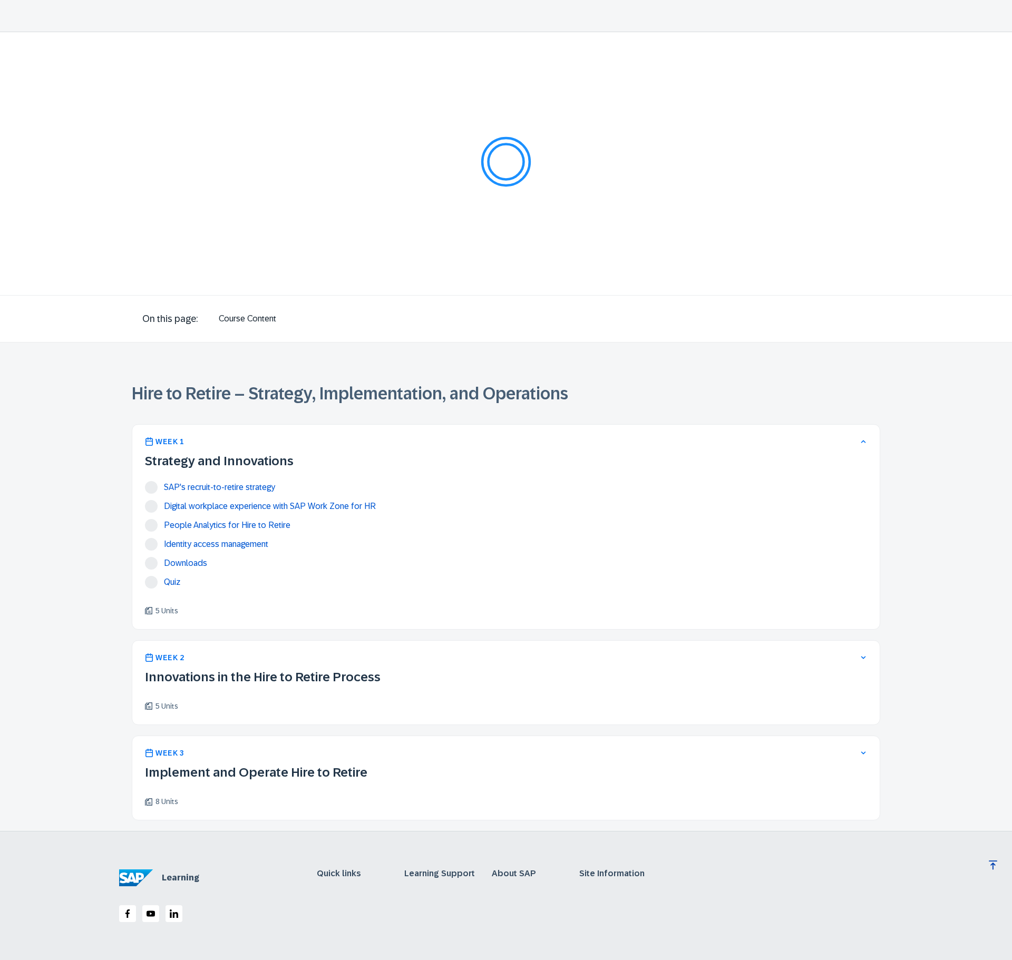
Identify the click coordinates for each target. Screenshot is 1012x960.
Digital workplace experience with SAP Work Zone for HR (270, 506)
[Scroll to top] (993, 865)
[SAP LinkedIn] (174, 913)
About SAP (514, 873)
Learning (180, 877)
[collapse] (863, 441)
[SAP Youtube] (150, 913)
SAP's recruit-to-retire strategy (219, 487)
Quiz (172, 581)
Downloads (185, 563)
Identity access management (216, 544)
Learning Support (439, 873)
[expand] (863, 657)
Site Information (612, 873)
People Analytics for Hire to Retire (227, 525)
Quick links (339, 873)
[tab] (247, 318)
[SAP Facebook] (127, 913)
